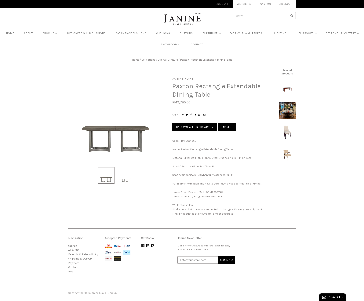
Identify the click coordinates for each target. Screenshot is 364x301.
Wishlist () (245, 3)
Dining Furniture (168, 59)
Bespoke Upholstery (341, 33)
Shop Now (50, 33)
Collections (148, 59)
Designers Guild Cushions (86, 33)
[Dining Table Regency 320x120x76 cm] (287, 110)
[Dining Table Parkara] (287, 88)
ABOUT (28, 33)
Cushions (163, 33)
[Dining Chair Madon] (287, 132)
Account (222, 3)
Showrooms (170, 44)
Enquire (227, 127)
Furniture (210, 33)
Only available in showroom (194, 127)
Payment (73, 263)
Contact (197, 44)
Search (72, 245)
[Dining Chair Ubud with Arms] (287, 154)
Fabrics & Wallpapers (246, 33)
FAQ (70, 271)
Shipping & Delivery (80, 258)
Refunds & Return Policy (83, 254)
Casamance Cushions (130, 33)
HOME (10, 33)
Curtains (186, 33)
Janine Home (182, 78)
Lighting (280, 33)
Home (135, 59)
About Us (73, 250)
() (265, 3)
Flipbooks (306, 33)
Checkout (285, 3)
